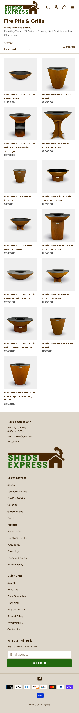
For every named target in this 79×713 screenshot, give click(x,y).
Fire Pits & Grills (16, 498)
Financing (13, 551)
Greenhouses (15, 511)
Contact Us (13, 629)
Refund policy (15, 564)
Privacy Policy (15, 622)
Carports (12, 504)
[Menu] (72, 7)
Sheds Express (43, 705)
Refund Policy (15, 616)
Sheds (11, 485)
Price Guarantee (16, 596)
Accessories (14, 531)
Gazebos (12, 518)
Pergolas (12, 524)
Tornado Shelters (17, 491)
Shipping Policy (16, 609)
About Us (12, 589)
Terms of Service (17, 558)
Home (7, 27)
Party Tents (13, 544)
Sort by (8, 43)
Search (11, 583)
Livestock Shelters (18, 538)
